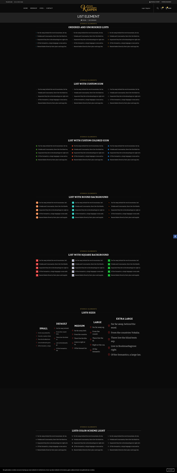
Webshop (33, 8)
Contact (49, 8)
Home (26, 8)
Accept (170, 470)
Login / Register (146, 8)
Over (41, 8)
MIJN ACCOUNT (155, 2)
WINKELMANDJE (166, 2)
